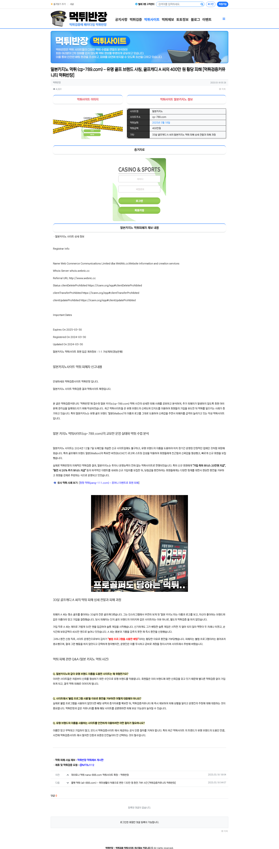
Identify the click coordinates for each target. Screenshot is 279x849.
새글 (72, 4)
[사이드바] (223, 19)
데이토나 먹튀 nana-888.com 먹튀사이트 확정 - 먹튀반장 (100, 775)
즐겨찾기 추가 (59, 4)
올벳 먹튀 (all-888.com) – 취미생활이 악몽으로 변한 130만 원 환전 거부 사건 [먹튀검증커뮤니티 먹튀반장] (123, 782)
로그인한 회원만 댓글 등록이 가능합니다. (139, 822)
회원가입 (223, 4)
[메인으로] (79, 18)
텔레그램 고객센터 (146, 4)
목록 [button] (223, 89)
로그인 (211, 4)
